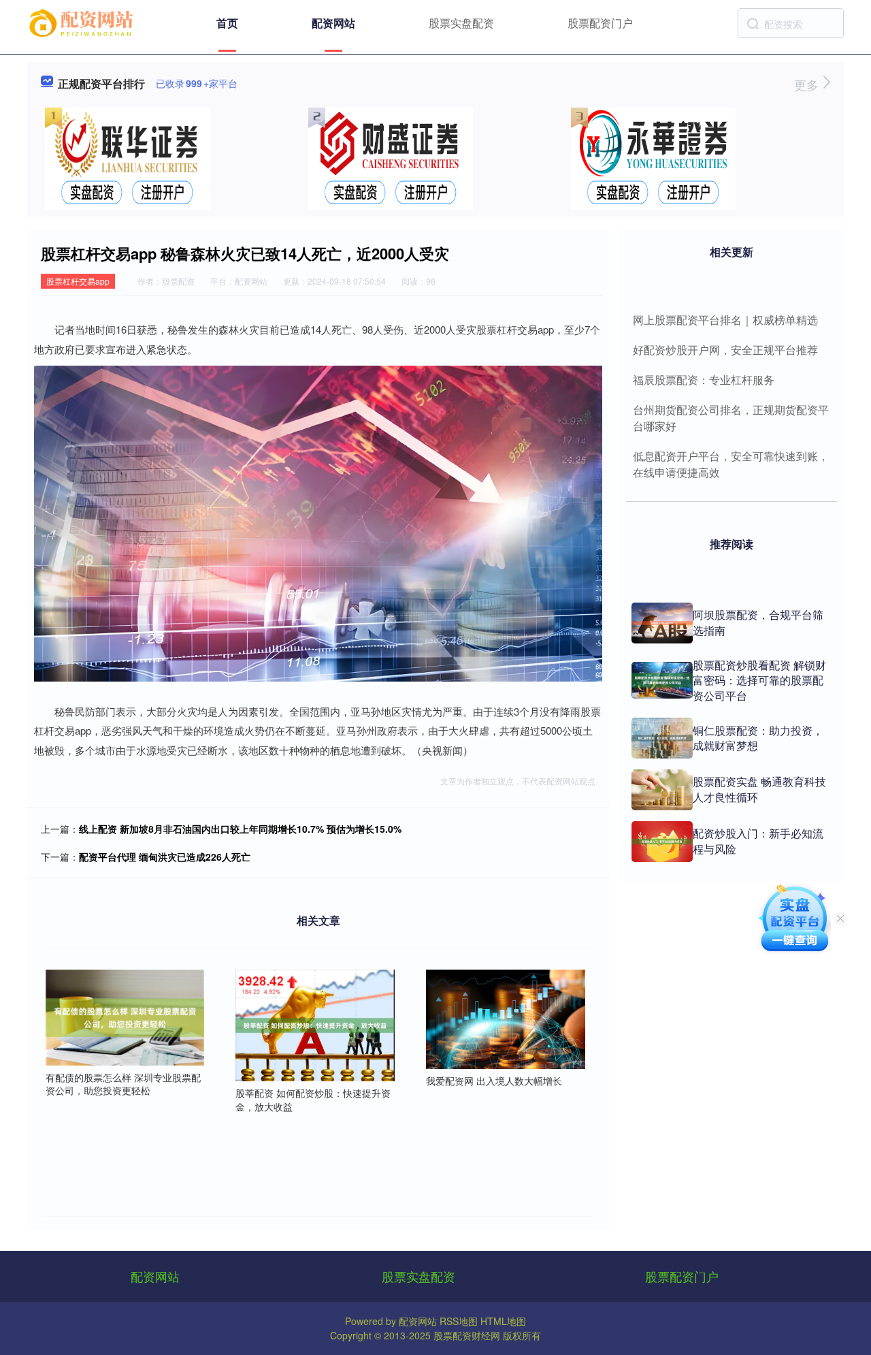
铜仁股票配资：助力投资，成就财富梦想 (758, 737)
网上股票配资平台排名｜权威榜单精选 (725, 320)
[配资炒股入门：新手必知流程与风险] (662, 841)
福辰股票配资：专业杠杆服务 (703, 379)
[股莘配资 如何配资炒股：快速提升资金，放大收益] (315, 1024)
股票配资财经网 (466, 1335)
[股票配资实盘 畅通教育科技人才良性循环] (662, 789)
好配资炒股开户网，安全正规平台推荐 (725, 349)
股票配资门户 (600, 23)
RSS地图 (459, 1321)
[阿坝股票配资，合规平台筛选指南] (662, 623)
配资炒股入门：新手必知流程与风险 (758, 840)
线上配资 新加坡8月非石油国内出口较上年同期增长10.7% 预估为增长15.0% (240, 828)
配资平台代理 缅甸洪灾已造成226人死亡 (164, 856)
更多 (808, 84)
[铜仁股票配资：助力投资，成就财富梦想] (662, 738)
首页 (227, 23)
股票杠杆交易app (78, 281)
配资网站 (333, 23)
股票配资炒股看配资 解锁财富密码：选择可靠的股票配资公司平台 (759, 680)
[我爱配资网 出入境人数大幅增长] (505, 1018)
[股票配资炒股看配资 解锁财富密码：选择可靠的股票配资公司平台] (662, 680)
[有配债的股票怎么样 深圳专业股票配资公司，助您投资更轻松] (125, 1016)
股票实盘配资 (461, 23)
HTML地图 (503, 1321)
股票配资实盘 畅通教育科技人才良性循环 (759, 789)
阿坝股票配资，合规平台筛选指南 (758, 622)
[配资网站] (83, 22)
